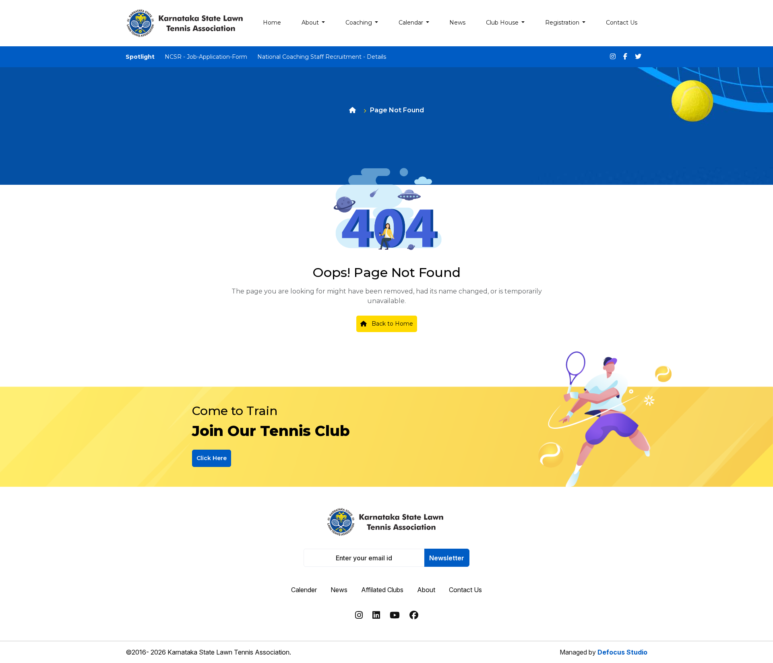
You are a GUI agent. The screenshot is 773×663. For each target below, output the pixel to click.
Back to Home (391, 323)
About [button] (311, 22)
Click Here (211, 458)
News (339, 590)
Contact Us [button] (621, 22)
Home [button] (272, 22)
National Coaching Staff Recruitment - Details (321, 56)
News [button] (457, 22)
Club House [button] (503, 22)
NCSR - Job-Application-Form (206, 56)
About (426, 590)
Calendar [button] (412, 22)
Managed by (603, 652)
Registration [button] (563, 22)
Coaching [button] (359, 22)
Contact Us (465, 590)
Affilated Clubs (382, 590)
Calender (304, 590)
